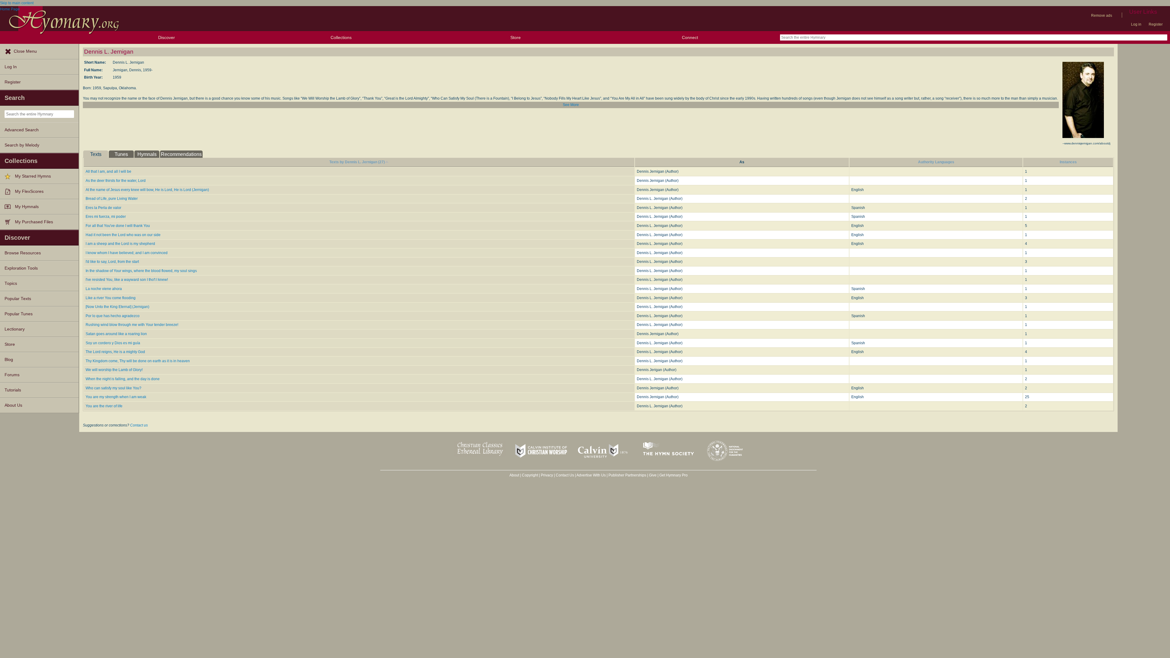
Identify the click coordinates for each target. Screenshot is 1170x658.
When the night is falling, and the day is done (123, 379)
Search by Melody (22, 145)
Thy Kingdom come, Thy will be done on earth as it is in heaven (138, 361)
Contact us (139, 425)
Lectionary (15, 329)
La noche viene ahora (104, 289)
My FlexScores (29, 191)
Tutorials (13, 390)
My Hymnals (27, 206)
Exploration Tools (21, 268)
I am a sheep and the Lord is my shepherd (120, 244)
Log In (11, 67)
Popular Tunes (19, 314)
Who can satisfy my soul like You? (113, 388)
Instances (1068, 162)
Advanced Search (22, 130)
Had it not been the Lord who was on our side (123, 235)
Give (653, 475)
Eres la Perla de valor (103, 208)
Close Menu (25, 51)
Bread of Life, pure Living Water (112, 198)
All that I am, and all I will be (108, 171)
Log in (1136, 24)
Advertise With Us (591, 475)
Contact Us (565, 475)
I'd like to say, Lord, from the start (112, 262)
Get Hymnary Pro (673, 475)
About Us (13, 405)
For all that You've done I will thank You (118, 226)
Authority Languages (936, 162)
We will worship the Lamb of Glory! (114, 370)
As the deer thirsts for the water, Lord (116, 181)
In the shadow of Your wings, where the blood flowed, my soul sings (141, 271)
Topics (11, 283)
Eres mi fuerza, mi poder (106, 216)
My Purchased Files (34, 222)
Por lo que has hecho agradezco (113, 316)
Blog (9, 359)
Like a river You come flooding (111, 298)
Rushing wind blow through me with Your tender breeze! (132, 325)
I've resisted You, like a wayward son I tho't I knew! (127, 280)
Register (1156, 24)
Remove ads (1101, 15)
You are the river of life (104, 406)
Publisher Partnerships (627, 475)
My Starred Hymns (33, 176)
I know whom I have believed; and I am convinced (127, 253)
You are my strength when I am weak (116, 397)
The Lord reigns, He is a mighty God (115, 352)
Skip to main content (17, 3)
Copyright (530, 475)
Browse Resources (23, 253)
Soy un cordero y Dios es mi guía (113, 343)
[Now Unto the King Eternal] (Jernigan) (117, 307)
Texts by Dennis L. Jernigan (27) (357, 162)
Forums (12, 375)
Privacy (547, 475)
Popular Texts (18, 298)
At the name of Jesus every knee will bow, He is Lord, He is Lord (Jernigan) (147, 190)
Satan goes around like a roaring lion (116, 334)
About (514, 475)
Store (515, 37)
